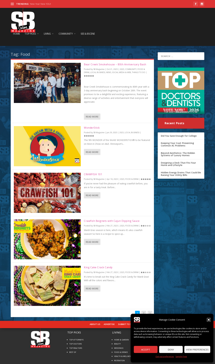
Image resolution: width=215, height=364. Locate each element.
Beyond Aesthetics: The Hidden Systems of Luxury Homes (178, 154)
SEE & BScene (88, 33)
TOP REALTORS (75, 348)
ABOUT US (95, 324)
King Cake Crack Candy (98, 267)
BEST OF (72, 352)
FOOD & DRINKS (121, 352)
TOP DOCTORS (75, 344)
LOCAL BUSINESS (97, 72)
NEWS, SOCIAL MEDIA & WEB (118, 72)
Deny (171, 349)
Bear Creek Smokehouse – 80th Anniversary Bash (115, 64)
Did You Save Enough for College (179, 135)
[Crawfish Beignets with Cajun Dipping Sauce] (47, 239)
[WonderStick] (47, 146)
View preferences (197, 349)
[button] (208, 319)
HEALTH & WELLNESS (123, 356)
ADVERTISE (109, 324)
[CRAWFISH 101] (47, 193)
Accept (145, 349)
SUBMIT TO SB (125, 324)
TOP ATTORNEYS (76, 339)
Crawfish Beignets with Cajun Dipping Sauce (111, 221)
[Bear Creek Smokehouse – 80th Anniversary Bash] (47, 83)
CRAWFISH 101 (93, 174)
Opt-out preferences (165, 356)
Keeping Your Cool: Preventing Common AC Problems (177, 144)
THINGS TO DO (138, 72)
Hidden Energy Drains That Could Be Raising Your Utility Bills (181, 173)
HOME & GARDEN (121, 339)
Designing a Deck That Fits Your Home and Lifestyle (178, 164)
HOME (16, 33)
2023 (122, 69)
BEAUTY (117, 344)
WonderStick (92, 127)
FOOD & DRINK (132, 179)
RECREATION (119, 360)
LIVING (47, 33)
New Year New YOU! (40, 3)
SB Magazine (99, 69)
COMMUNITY (66, 33)
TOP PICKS (30, 33)
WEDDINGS (118, 348)
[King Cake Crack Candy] (47, 286)
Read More (92, 116)
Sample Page (181, 356)
